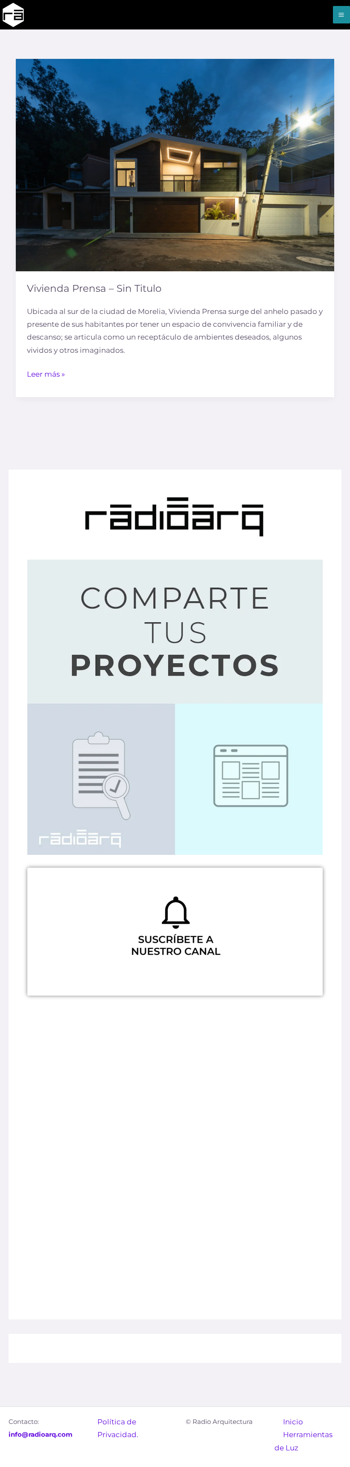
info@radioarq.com (41, 1434)
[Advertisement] (175, 1092)
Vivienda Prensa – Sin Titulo (94, 288)
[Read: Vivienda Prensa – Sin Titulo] (175, 164)
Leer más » (46, 373)
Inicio (293, 1422)
